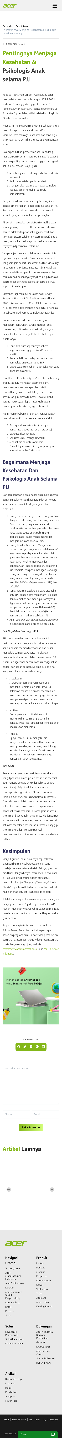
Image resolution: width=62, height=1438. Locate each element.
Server (39, 1284)
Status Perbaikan (45, 1358)
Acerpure (41, 1297)
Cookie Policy (34, 1419)
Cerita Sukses (12, 1302)
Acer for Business (14, 1283)
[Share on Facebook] (18, 1046)
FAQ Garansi (43, 1346)
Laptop (40, 1263)
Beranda (7, 26)
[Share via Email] (31, 1046)
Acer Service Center (43, 1352)
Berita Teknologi (13, 1379)
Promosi (9, 1311)
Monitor (40, 1271)
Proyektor (41, 1276)
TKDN (39, 1293)
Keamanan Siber (14, 1343)
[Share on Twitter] (24, 1046)
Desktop (40, 1267)
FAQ (44, 1419)
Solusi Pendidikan (14, 1339)
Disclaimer (53, 1419)
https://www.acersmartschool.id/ (21, 949)
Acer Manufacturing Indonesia (13, 1276)
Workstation (42, 1289)
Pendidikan (22, 26)
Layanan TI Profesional (11, 1333)
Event (8, 1306)
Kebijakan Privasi (19, 1419)
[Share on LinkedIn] (43, 1046)
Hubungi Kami (43, 1362)
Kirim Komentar (31, 1127)
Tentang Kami (12, 1268)
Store (8, 1315)
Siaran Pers (11, 1400)
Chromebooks (43, 1280)
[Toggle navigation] (54, 5)
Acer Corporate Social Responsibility (13, 1295)
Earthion (9, 1287)
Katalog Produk (44, 1306)
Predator (10, 1383)
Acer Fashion (43, 1302)
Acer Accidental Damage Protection (44, 1335)
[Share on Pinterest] (37, 1046)
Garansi (40, 1342)
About (6, 1419)
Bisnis (8, 1387)
